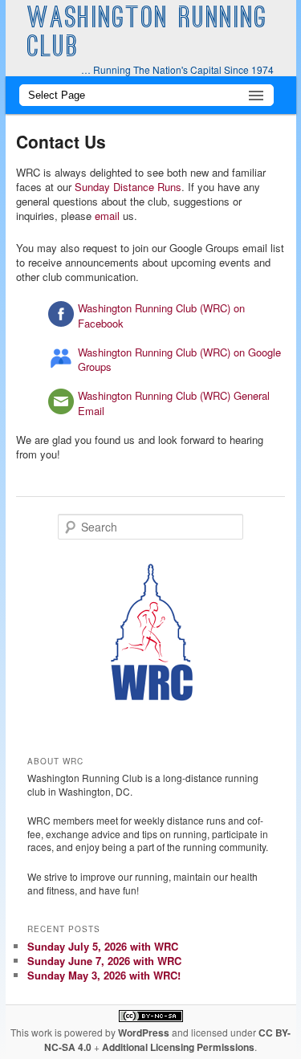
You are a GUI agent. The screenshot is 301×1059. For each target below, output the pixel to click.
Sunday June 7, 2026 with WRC (104, 960)
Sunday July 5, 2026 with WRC (102, 946)
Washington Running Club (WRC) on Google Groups (179, 359)
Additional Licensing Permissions (178, 1047)
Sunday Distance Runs (128, 186)
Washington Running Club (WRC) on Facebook (161, 315)
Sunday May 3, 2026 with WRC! (104, 975)
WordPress (143, 1032)
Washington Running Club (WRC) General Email (174, 402)
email (107, 215)
